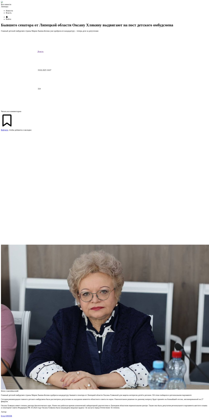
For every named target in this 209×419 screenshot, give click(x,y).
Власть (40, 51)
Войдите (4, 130)
